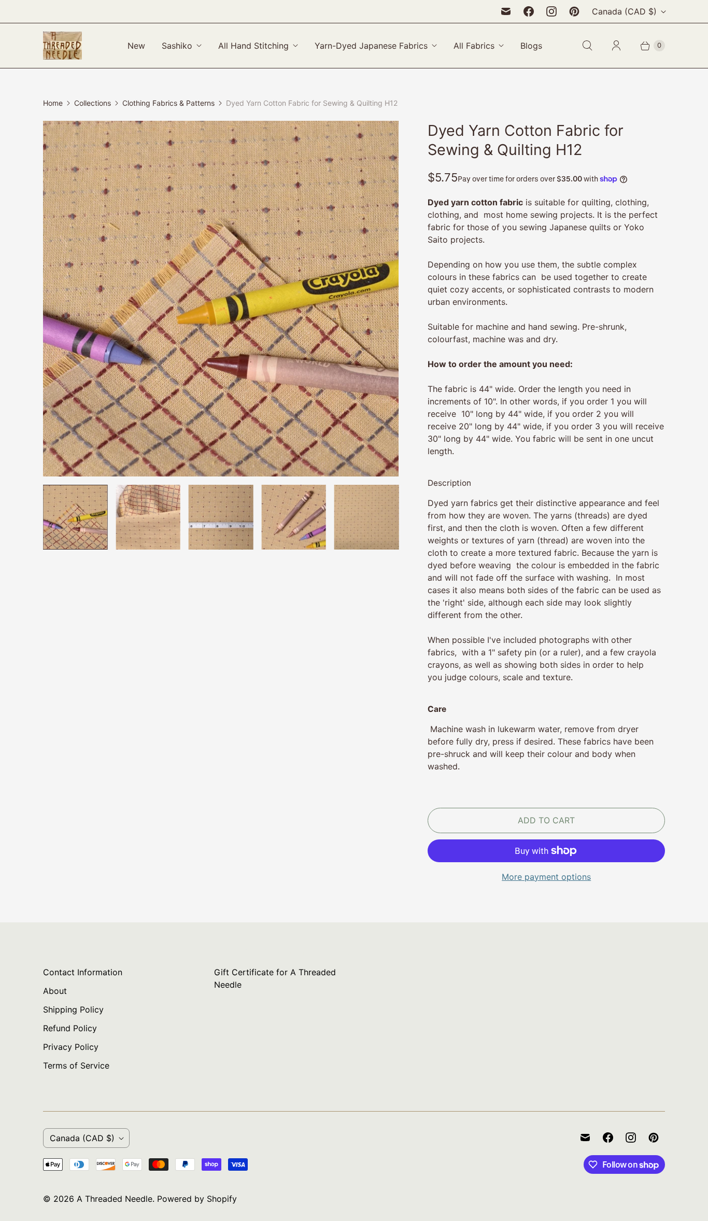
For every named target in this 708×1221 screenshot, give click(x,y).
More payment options (546, 877)
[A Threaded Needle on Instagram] (551, 11)
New (136, 45)
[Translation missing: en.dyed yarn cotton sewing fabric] (221, 517)
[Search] (587, 45)
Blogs (531, 45)
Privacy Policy (70, 1047)
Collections (92, 103)
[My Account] (616, 45)
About (55, 991)
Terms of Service (76, 1065)
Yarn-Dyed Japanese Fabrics (371, 45)
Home (53, 103)
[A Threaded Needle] (62, 46)
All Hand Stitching (253, 45)
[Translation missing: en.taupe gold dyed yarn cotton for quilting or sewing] (293, 517)
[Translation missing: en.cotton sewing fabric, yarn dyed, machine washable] (75, 517)
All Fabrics (474, 45)
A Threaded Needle (114, 1199)
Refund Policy (70, 1028)
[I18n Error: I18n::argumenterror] (366, 517)
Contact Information (82, 972)
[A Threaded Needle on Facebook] (528, 11)
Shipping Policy (73, 1009)
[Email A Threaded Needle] (505, 11)
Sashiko (177, 45)
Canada (624, 11)
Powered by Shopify (197, 1199)
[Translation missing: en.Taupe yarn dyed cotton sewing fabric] (148, 517)
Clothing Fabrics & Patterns (168, 103)
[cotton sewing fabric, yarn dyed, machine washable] (221, 298)
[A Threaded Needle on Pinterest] (574, 11)
